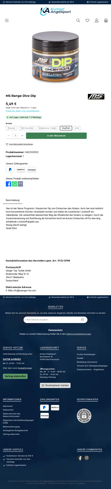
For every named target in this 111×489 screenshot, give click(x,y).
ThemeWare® (80, 483)
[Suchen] (78, 20)
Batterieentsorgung (11, 427)
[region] (55, 59)
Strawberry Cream (48, 128)
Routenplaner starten (57, 385)
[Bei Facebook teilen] (8, 184)
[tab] (12, 200)
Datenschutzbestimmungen (78, 334)
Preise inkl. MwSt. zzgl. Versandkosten (22, 111)
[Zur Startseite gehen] (55, 11)
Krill (78, 128)
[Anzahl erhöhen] (22, 136)
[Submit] (82, 320)
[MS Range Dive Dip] (55, 59)
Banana (12, 128)
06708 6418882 (12, 359)
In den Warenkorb (56, 135)
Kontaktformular (25, 368)
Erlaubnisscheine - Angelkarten (90, 369)
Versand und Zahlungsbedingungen (92, 366)
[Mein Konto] (97, 20)
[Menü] (7, 20)
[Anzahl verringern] (8, 136)
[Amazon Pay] (21, 170)
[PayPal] (10, 170)
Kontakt (80, 358)
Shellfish (66, 128)
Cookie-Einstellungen (86, 354)
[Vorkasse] (31, 170)
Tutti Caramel (27, 128)
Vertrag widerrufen (15, 376)
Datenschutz (8, 410)
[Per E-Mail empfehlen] (20, 184)
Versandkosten (48, 481)
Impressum (8, 406)
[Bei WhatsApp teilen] (14, 184)
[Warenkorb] (105, 20)
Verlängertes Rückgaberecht (15, 430)
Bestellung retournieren (87, 362)
